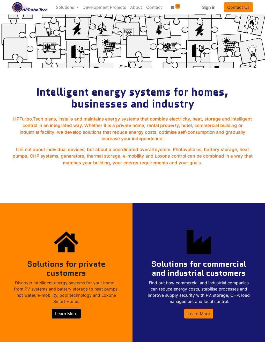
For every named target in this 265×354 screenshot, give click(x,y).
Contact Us (238, 7)
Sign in (209, 7)
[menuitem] (104, 7)
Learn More (66, 313)
